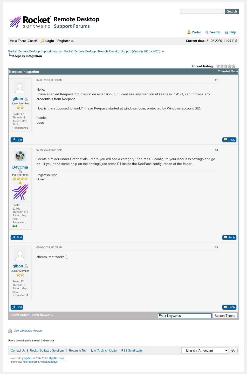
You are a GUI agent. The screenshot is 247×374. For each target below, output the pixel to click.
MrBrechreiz (30, 361)
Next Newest (41, 315)
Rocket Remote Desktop (80, 51)
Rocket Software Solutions (47, 350)
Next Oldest (20, 315)
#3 (216, 247)
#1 (216, 80)
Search (215, 32)
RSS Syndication (132, 350)
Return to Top (78, 350)
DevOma (20, 167)
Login (49, 41)
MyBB (27, 358)
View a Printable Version (28, 330)
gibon (18, 99)
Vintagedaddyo (49, 361)
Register (63, 41)
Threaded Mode (228, 71)
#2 (216, 149)
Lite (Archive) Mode (104, 350)
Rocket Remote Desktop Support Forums (35, 51)
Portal (196, 32)
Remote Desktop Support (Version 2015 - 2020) (129, 51)
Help (232, 32)
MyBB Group (56, 358)
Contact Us (18, 350)
